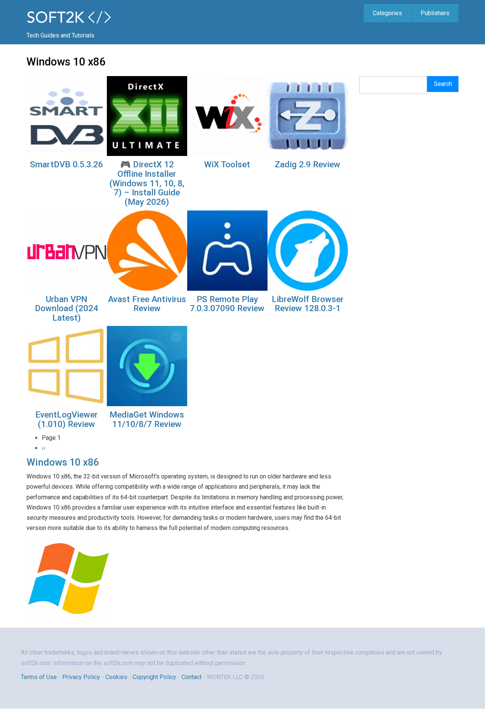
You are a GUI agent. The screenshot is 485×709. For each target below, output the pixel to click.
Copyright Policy (154, 677)
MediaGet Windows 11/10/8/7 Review (147, 419)
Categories (387, 13)
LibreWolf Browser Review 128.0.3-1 (308, 303)
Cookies (116, 677)
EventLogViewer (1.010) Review (66, 419)
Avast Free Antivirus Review (147, 303)
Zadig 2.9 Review (307, 164)
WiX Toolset (227, 164)
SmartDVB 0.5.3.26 (66, 164)
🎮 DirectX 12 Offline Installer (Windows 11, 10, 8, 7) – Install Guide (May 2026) (147, 183)
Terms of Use (39, 677)
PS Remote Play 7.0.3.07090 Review (227, 303)
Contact (192, 677)
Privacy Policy (81, 677)
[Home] (75, 16)
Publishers (435, 13)
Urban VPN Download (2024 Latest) (66, 308)
